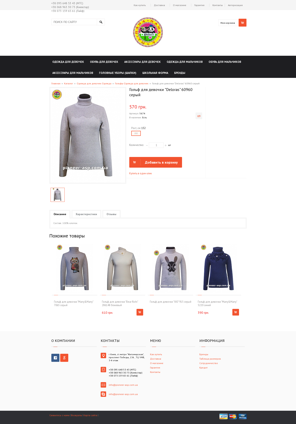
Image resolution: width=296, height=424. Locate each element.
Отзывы (111, 214)
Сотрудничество (208, 363)
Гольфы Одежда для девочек (131, 83)
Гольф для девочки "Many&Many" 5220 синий (217, 303)
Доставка (159, 5)
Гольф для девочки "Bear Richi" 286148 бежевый (120, 303)
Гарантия (199, 5)
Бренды (203, 354)
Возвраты (76, 415)
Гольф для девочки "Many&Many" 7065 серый (73, 303)
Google (64, 358)
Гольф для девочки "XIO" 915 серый (170, 301)
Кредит (203, 367)
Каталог (68, 83)
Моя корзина (227, 22)
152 (136, 133)
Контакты (217, 5)
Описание (60, 214)
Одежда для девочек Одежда (94, 83)
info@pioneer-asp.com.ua (123, 384)
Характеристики (86, 214)
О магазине (179, 5)
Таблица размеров (210, 358)
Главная (55, 83)
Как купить (140, 5)
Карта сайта (90, 415)
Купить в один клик (140, 173)
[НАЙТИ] (101, 22)
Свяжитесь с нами (59, 415)
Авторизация (235, 5)
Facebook (55, 358)
